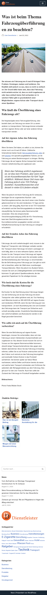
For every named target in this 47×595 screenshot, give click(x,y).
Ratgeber (7, 546)
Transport (34, 550)
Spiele (13, 550)
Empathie (29, 537)
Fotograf (4, 540)
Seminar (41, 547)
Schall (30, 547)
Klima (3, 543)
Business (15, 534)
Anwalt (14, 531)
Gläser (27, 540)
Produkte (5, 572)
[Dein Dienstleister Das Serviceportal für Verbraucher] (8, 3)
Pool (28, 543)
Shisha (3, 550)
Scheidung (35, 547)
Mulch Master (12, 543)
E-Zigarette (9, 537)
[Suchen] (42, 469)
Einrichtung (21, 537)
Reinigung (16, 547)
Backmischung (37, 531)
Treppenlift (12, 553)
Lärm (6, 543)
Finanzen (35, 537)
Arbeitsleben (19, 531)
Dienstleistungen (36, 534)
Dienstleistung (24, 534)
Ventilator (18, 553)
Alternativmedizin (6, 531)
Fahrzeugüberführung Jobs (32, 153)
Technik (24, 550)
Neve (13, 593)
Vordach (23, 553)
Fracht (8, 540)
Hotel (36, 540)
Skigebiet (8, 550)
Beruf (8, 534)
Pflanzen (21, 543)
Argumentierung (28, 531)
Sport (16, 550)
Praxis (32, 543)
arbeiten (8, 156)
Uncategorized (7, 580)
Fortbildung (41, 537)
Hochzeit (31, 540)
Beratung (4, 534)
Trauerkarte (5, 553)
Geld (11, 540)
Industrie (42, 540)
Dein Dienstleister (10, 35)
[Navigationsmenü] (42, 3)
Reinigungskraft (24, 547)
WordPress (32, 593)
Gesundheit (19, 540)
